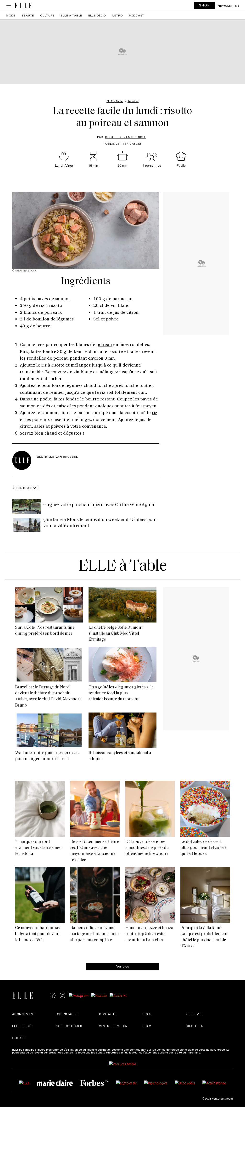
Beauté (28, 15)
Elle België (22, 1026)
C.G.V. (147, 1026)
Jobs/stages (67, 1014)
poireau (104, 344)
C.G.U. (147, 1014)
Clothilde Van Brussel (125, 137)
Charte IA (194, 1026)
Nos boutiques (69, 1026)
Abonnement (23, 1014)
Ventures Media (113, 1026)
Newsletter (228, 5)
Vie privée (194, 1014)
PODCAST (136, 15)
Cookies (19, 1038)
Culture (47, 15)
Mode (11, 15)
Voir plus (122, 966)
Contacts (108, 1014)
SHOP (204, 5)
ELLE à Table (71, 15)
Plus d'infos (209, 1052)
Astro (117, 15)
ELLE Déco (97, 15)
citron (26, 426)
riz (154, 412)
